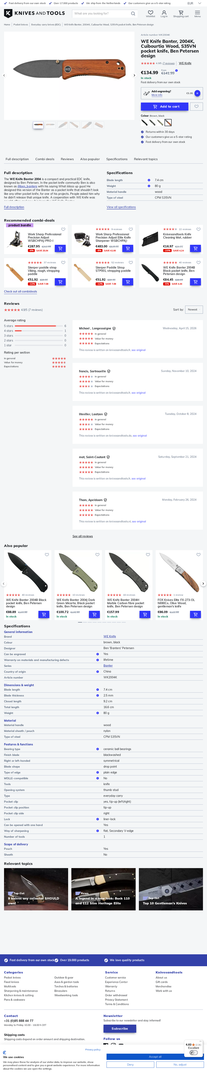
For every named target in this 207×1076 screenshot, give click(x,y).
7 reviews (168, 63)
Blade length (115, 180)
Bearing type (12, 749)
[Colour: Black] (144, 122)
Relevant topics (146, 159)
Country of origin (15, 671)
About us (161, 977)
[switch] (194, 1052)
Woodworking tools (66, 995)
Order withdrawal (116, 995)
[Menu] (200, 1042)
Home (7, 24)
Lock (7, 819)
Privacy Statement (116, 999)
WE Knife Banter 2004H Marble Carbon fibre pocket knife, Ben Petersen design (125, 603)
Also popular (90, 159)
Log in (164, 16)
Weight (111, 186)
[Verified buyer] (114, 329)
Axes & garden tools (66, 982)
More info (157, 94)
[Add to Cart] (60, 248)
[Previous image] (4, 75)
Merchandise (163, 986)
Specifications (117, 159)
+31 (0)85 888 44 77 (18, 1021)
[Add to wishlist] (196, 107)
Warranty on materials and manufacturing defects (36, 660)
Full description (17, 159)
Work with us (164, 990)
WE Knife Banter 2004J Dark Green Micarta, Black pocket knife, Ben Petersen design (76, 603)
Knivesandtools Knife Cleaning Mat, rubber (177, 236)
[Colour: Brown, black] (168, 122)
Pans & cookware (14, 999)
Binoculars (60, 990)
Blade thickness (14, 695)
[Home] (34, 12)
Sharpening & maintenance (21, 990)
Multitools (10, 986)
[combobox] (194, 310)
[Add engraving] (197, 93)
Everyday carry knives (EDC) (46, 24)
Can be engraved (15, 654)
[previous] (10, 583)
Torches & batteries (66, 986)
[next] (196, 583)
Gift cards (162, 982)
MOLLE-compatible (16, 778)
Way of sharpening (16, 830)
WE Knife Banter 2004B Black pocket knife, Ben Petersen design (179, 271)
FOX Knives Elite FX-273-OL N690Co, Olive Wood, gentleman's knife (176, 603)
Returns (110, 990)
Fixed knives (11, 982)
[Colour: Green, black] (160, 122)
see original (139, 350)
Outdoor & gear (63, 977)
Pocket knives (21, 24)
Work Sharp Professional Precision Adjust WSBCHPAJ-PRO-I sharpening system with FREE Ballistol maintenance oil (46, 237)
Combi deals (44, 159)
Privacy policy (92, 1049)
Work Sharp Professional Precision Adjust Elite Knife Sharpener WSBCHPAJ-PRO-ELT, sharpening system (113, 237)
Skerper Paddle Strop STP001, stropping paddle (113, 269)
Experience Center (116, 982)
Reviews (67, 159)
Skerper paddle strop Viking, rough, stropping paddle (44, 271)
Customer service (115, 977)
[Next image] (134, 75)
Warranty (111, 986)
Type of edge (12, 772)
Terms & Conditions (117, 1004)
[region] (69, 82)
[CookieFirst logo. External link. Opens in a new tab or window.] (4, 1052)
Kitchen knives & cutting (19, 995)
